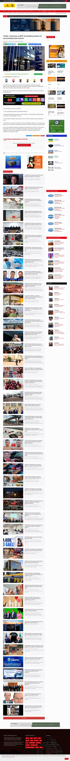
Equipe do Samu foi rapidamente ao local (32, 191)
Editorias (54, 11)
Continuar (66, 758)
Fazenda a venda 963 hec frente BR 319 (51, 112)
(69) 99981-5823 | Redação (51, 741)
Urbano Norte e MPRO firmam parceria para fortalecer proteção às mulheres (59, 277)
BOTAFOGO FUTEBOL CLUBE (59, 145)
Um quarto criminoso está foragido (31, 372)
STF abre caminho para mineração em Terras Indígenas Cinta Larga (31, 16)
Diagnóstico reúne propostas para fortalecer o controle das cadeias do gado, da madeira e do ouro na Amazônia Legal (33, 326)
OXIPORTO (56, 157)
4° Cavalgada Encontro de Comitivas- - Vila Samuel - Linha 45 (59, 312)
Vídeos (39, 13)
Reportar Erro (42, 135)
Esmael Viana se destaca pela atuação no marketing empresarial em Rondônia (59, 270)
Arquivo (49, 11)
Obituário (46, 13)
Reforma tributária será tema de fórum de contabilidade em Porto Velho (59, 256)
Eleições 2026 (44, 11)
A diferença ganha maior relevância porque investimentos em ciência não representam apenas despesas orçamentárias (33, 206)
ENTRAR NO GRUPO (38, 74)
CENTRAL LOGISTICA (57, 151)
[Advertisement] (56, 181)
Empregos (14, 13)
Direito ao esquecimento (36, 135)
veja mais (64, 61)
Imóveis (49, 82)
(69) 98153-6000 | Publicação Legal (53, 744)
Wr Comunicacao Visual (58, 162)
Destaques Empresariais (29, 13)
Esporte (26, 384)
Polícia (8, 11)
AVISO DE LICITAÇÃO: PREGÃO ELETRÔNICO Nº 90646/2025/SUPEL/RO (59, 202)
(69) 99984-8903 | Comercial (52, 742)
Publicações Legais (20, 13)
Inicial (5, 11)
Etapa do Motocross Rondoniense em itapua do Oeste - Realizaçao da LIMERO (59, 332)
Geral (36, 11)
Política (12, 11)
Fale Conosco (49, 737)
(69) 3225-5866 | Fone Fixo (51, 739)
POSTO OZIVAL (56, 140)
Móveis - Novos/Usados (59, 110)
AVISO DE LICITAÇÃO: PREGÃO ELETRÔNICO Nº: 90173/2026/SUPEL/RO (59, 209)
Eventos (35, 13)
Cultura (26, 11)
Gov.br (9, 92)
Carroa (58, 84)
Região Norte (27, 287)
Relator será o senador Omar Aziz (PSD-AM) (32, 179)
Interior (17, 11)
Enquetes (42, 13)
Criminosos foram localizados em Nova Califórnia (33, 446)
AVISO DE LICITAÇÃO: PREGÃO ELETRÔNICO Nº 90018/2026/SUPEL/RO (59, 230)
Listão (39, 11)
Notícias (4, 13)
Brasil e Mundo (27, 203)
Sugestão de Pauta (29, 135)
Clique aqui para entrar (23, 145)
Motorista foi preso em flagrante (30, 553)
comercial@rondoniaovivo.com (52, 748)
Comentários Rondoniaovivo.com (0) (15, 139)
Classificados (9, 13)
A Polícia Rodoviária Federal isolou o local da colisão (33, 469)
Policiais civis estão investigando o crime (32, 301)
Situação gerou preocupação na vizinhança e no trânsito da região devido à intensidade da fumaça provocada (33, 216)
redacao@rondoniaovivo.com (52, 746)
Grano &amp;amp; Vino (58, 168)
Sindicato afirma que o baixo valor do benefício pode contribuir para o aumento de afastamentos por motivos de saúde (33, 604)
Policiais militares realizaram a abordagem (32, 481)
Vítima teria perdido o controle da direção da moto (33, 458)
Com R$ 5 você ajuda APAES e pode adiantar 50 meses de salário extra (59, 263)
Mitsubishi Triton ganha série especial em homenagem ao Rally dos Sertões (59, 243)
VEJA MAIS (24, 718)
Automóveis (59, 82)
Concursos (31, 11)
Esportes (21, 11)
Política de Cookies (11, 756)
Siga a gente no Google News (35, 44)
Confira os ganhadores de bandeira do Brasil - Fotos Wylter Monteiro (58, 325)
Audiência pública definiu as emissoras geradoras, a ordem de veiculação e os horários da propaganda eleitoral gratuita (33, 229)
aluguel (49, 84)
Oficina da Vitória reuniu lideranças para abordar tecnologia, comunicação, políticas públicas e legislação (33, 676)
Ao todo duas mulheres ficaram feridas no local (33, 506)
